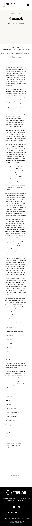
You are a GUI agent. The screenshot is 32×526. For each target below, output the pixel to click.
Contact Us (20, 500)
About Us (23, 498)
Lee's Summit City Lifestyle (23, 53)
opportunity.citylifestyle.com (16, 522)
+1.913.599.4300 (12, 520)
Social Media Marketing (10, 498)
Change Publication (8, 6)
